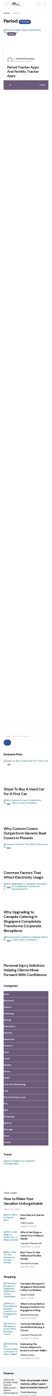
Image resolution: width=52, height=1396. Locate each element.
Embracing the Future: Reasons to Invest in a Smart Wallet (33, 1347)
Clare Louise (10, 1192)
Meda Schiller (28, 1294)
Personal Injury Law (15, 1097)
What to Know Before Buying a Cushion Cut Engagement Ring (32, 1307)
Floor (6, 1052)
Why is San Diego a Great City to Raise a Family (31, 1235)
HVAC (7, 1077)
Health (11, 34)
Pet (6, 1103)
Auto (6, 994)
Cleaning (9, 1013)
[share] (9, 47)
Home (7, 13)
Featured (9, 1039)
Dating (7, 1019)
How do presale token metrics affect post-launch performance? (34, 1384)
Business (9, 1000)
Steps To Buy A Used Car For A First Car (24, 791)
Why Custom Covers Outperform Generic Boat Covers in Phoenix (25, 833)
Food (6, 1058)
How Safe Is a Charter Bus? (32, 1217)
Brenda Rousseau (25, 58)
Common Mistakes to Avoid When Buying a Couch (32, 1327)
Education (9, 1026)
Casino (7, 1007)
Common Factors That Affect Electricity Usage (23, 875)
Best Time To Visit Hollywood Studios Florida (30, 1256)
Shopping (9, 1116)
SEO (6, 1110)
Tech (6, 1135)
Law (6, 1090)
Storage (8, 1129)
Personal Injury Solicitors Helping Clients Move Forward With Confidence (25, 970)
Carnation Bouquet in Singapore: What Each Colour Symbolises (32, 1287)
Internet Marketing (14, 1084)
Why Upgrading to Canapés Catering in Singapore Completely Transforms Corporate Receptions (22, 921)
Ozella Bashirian (29, 1392)
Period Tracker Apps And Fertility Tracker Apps (23, 71)
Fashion (8, 1032)
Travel (7, 1142)
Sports (7, 1122)
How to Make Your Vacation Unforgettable (23, 1201)
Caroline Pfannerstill (31, 1243)
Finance (8, 1045)
